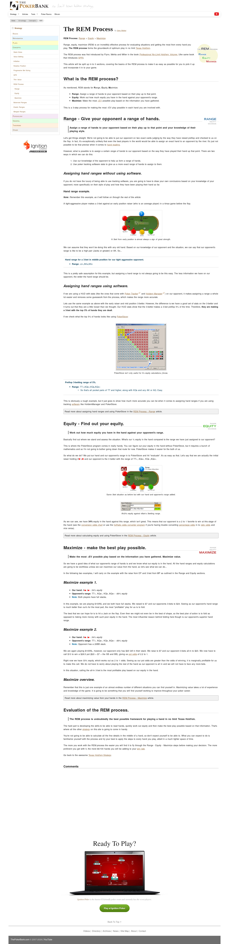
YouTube (48, 939)
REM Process (19, 84)
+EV (100, 100)
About (133, 930)
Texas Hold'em (143, 48)
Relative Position (20, 66)
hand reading (113, 144)
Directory (96, 930)
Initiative (16, 61)
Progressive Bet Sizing (22, 70)
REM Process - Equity (138, 535)
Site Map (124, 930)
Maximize (18, 98)
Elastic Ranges (19, 107)
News (115, 930)
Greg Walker (121, 30)
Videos (86, 930)
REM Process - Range (144, 411)
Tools (33, 14)
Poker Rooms (46, 14)
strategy (86, 729)
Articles (25, 14)
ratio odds (205, 524)
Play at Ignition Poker (114, 908)
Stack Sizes (18, 52)
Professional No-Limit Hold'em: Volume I (158, 54)
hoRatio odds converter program (129, 524)
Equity (17, 93)
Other (15, 130)
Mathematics (18, 38)
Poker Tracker (131, 293)
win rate (141, 748)
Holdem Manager (154, 293)
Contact (142, 930)
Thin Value (17, 79)
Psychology (17, 116)
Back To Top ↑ (115, 921)
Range (17, 89)
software (76, 404)
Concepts (17, 47)
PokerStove (122, 316)
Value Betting (18, 56)
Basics (15, 33)
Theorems (17, 125)
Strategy (13, 14)
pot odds (133, 654)
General (16, 121)
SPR (15, 75)
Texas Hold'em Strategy (100, 755)
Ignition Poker (83, 899)
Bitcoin (57, 14)
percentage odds (187, 524)
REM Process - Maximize (134, 697)
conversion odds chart (92, 524)
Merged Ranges (19, 111)
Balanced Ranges (20, 102)
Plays (15, 43)
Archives (107, 930)
